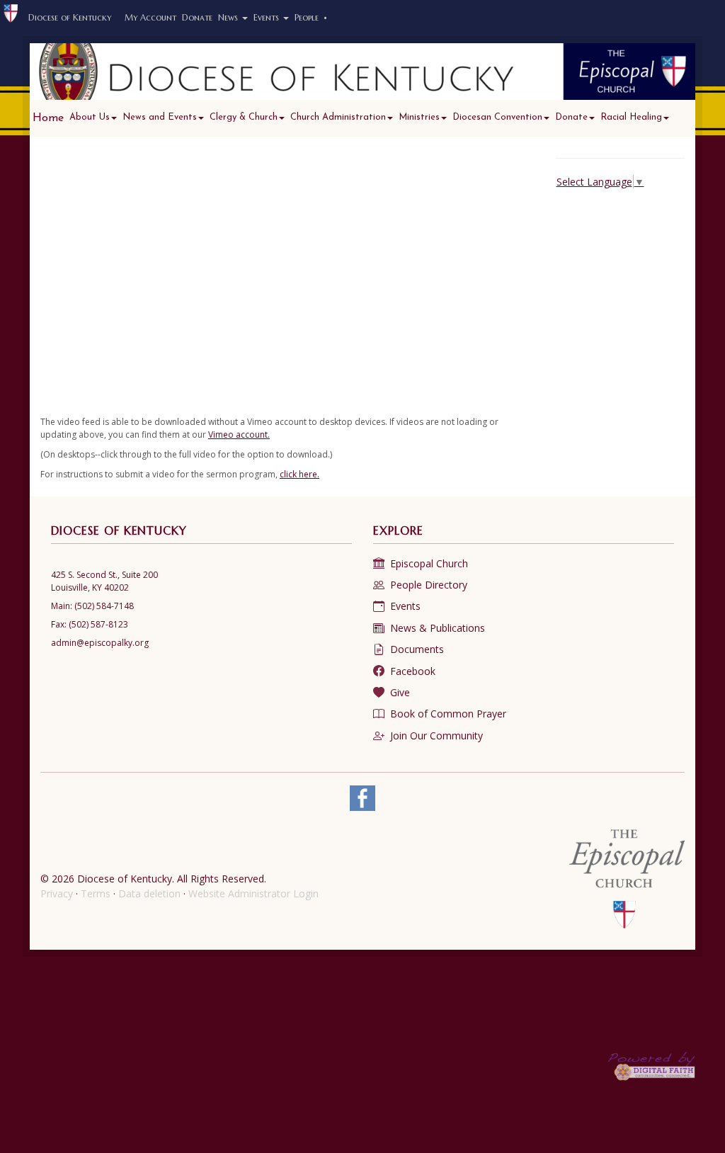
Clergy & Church (244, 117)
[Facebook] (362, 798)
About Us (89, 117)
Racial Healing (631, 117)
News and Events (159, 117)
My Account (150, 17)
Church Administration (338, 117)
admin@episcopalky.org (100, 643)
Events (267, 17)
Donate (197, 17)
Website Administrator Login (253, 893)
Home (48, 118)
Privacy (56, 893)
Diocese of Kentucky (69, 17)
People (311, 17)
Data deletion (149, 893)
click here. (299, 474)
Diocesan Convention (497, 117)
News (229, 17)
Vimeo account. (239, 434)
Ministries (419, 117)
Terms (95, 893)
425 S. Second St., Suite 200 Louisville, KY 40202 (104, 581)
